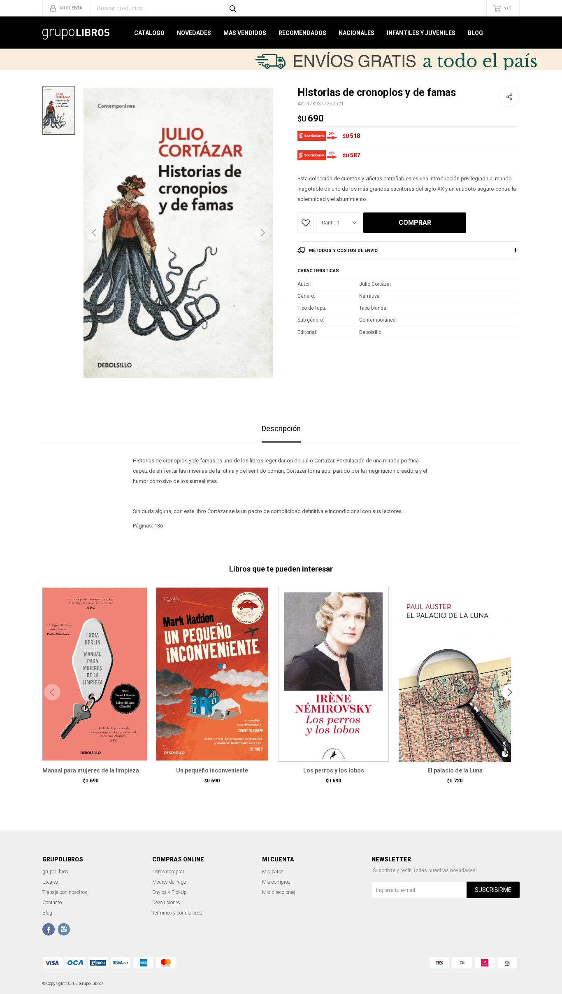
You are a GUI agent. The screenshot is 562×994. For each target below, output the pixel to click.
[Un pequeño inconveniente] (212, 674)
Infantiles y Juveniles (421, 33)
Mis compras (276, 882)
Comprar (415, 222)
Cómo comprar (168, 872)
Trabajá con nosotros (64, 892)
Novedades (194, 33)
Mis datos (272, 872)
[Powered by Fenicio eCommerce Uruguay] (507, 984)
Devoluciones (166, 902)
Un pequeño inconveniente (212, 770)
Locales (50, 882)
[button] (262, 232)
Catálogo (149, 33)
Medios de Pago (169, 882)
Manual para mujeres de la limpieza (90, 770)
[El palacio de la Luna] (454, 674)
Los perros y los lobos (333, 770)
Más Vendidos (244, 33)
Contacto (52, 902)
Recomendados (302, 33)
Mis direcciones (278, 892)
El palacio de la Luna (455, 770)
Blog (475, 33)
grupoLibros (55, 872)
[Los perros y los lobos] (333, 674)
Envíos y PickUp (169, 892)
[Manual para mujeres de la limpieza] (90, 674)
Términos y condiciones (177, 913)
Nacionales (356, 33)
